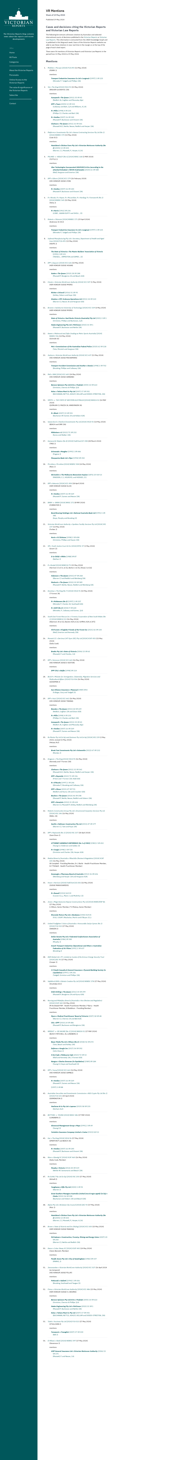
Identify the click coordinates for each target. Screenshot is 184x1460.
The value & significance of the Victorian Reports (20, 89)
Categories (14, 62)
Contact (12, 103)
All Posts (13, 57)
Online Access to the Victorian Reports (18, 81)
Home (12, 52)
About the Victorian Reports (21, 70)
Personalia (14, 75)
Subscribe (13, 95)
